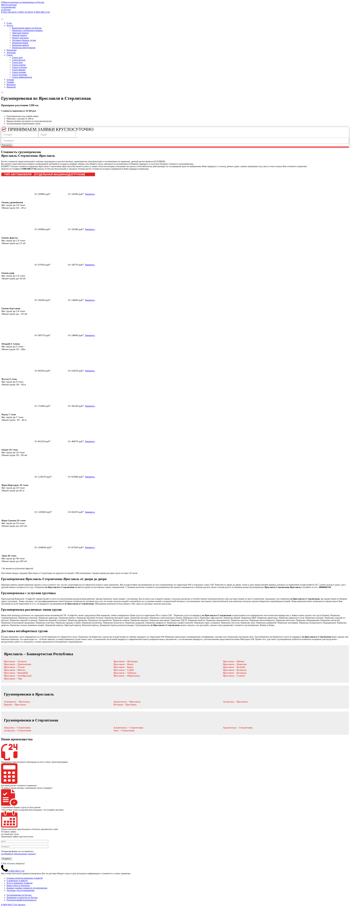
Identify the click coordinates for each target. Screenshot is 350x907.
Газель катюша (19, 72)
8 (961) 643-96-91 (9, 12)
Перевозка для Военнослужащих (27, 30)
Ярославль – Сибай (123, 670)
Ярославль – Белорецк (235, 672)
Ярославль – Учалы (14, 667)
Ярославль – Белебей (234, 667)
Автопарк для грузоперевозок (20, 890)
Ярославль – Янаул (123, 664)
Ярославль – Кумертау (235, 670)
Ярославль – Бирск (123, 667)
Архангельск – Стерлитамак (238, 727)
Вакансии (11, 87)
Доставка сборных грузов (24, 40)
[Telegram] (14, 16)
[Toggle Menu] (2, 19)
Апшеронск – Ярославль (17, 701)
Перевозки (12, 50)
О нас (9, 23)
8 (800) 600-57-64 (42, 12)
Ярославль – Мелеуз (14, 670)
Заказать (90, 194)
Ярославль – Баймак (233, 661)
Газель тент (17, 57)
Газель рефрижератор (22, 77)
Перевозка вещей (20, 43)
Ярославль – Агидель (15, 661)
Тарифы (10, 82)
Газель (10, 55)
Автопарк (11, 52)
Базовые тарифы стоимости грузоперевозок (27, 888)
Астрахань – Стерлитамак (17, 730)
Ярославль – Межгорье (125, 661)
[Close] (2, 92)
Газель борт (17, 62)
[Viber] (9, 16)
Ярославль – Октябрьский (17, 675)
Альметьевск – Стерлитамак (128, 727)
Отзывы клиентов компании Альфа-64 (25, 878)
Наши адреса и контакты (18, 885)
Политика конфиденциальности (22, 900)
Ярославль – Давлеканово (17, 664)
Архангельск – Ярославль (127, 701)
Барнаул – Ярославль (15, 704)
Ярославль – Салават (234, 675)
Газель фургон (18, 60)
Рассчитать (7, 145)
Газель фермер (18, 70)
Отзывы (10, 79)
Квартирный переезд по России (27, 28)
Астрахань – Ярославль (235, 701)
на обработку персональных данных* (18, 854)
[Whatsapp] (4, 16)
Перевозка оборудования (23, 47)
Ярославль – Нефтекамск (126, 675)
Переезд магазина (20, 38)
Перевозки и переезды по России (22, 897)
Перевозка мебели (20, 45)
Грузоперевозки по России (19, 895)
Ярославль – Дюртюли (235, 664)
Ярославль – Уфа (13, 678)
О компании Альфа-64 (17, 880)
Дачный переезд (19, 35)
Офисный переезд (20, 33)
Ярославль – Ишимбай (16, 672)
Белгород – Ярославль (125, 704)
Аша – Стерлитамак (124, 730)
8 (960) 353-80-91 (25, 12)
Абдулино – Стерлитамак (17, 727)
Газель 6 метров (19, 67)
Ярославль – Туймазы (124, 672)
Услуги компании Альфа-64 (19, 883)
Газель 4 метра (19, 65)
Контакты (11, 84)
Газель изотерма (19, 75)
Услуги (10, 25)
